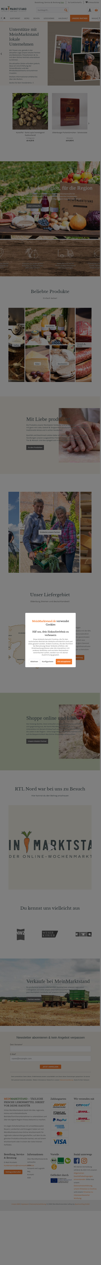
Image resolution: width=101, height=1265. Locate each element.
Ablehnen (34, 661)
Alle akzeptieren (63, 661)
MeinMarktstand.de (44, 621)
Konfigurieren (47, 661)
